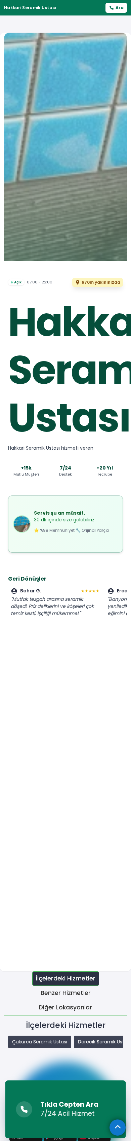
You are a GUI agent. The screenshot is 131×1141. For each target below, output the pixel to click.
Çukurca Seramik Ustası (39, 1041)
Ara (120, 7)
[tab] (65, 978)
